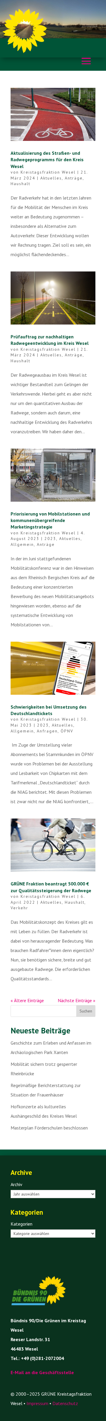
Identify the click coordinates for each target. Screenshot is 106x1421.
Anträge (74, 178)
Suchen (86, 1011)
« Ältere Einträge (27, 1000)
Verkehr (19, 907)
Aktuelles (51, 178)
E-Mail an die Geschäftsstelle (42, 1372)
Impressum (37, 1403)
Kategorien (21, 1224)
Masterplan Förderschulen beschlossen (49, 1128)
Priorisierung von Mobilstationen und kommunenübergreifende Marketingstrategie (50, 520)
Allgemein (22, 544)
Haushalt (20, 183)
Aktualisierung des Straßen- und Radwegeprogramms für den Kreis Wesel (47, 159)
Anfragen (47, 731)
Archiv (16, 1184)
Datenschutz (65, 1403)
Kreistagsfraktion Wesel (48, 172)
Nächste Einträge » (76, 1000)
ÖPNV (67, 731)
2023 (50, 538)
